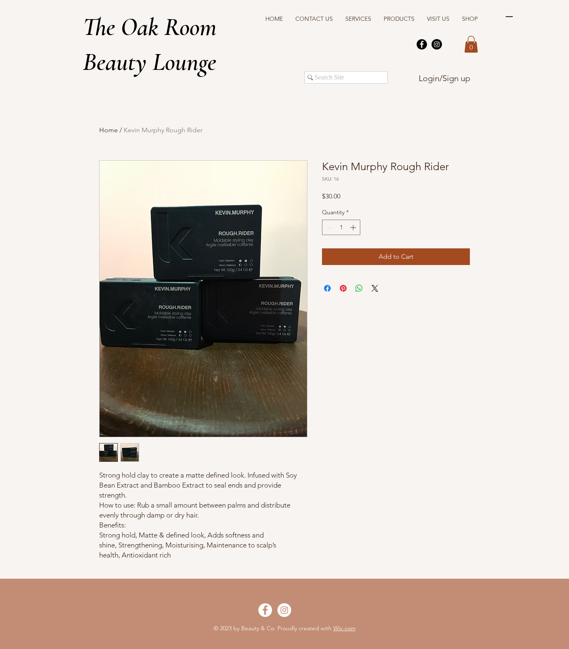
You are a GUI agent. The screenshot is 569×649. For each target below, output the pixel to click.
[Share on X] (375, 288)
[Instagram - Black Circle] (437, 44)
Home (108, 130)
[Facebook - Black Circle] (422, 44)
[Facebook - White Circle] (265, 610)
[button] (471, 44)
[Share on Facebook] (327, 288)
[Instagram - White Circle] (284, 610)
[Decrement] (328, 227)
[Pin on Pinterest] (343, 288)
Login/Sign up (444, 78)
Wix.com (344, 628)
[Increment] (354, 227)
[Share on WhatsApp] (359, 288)
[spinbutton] (341, 227)
